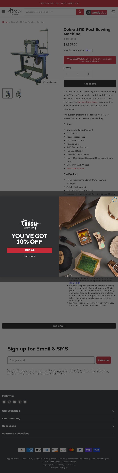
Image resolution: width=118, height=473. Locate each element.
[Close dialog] (114, 199)
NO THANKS (29, 256)
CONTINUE (29, 250)
